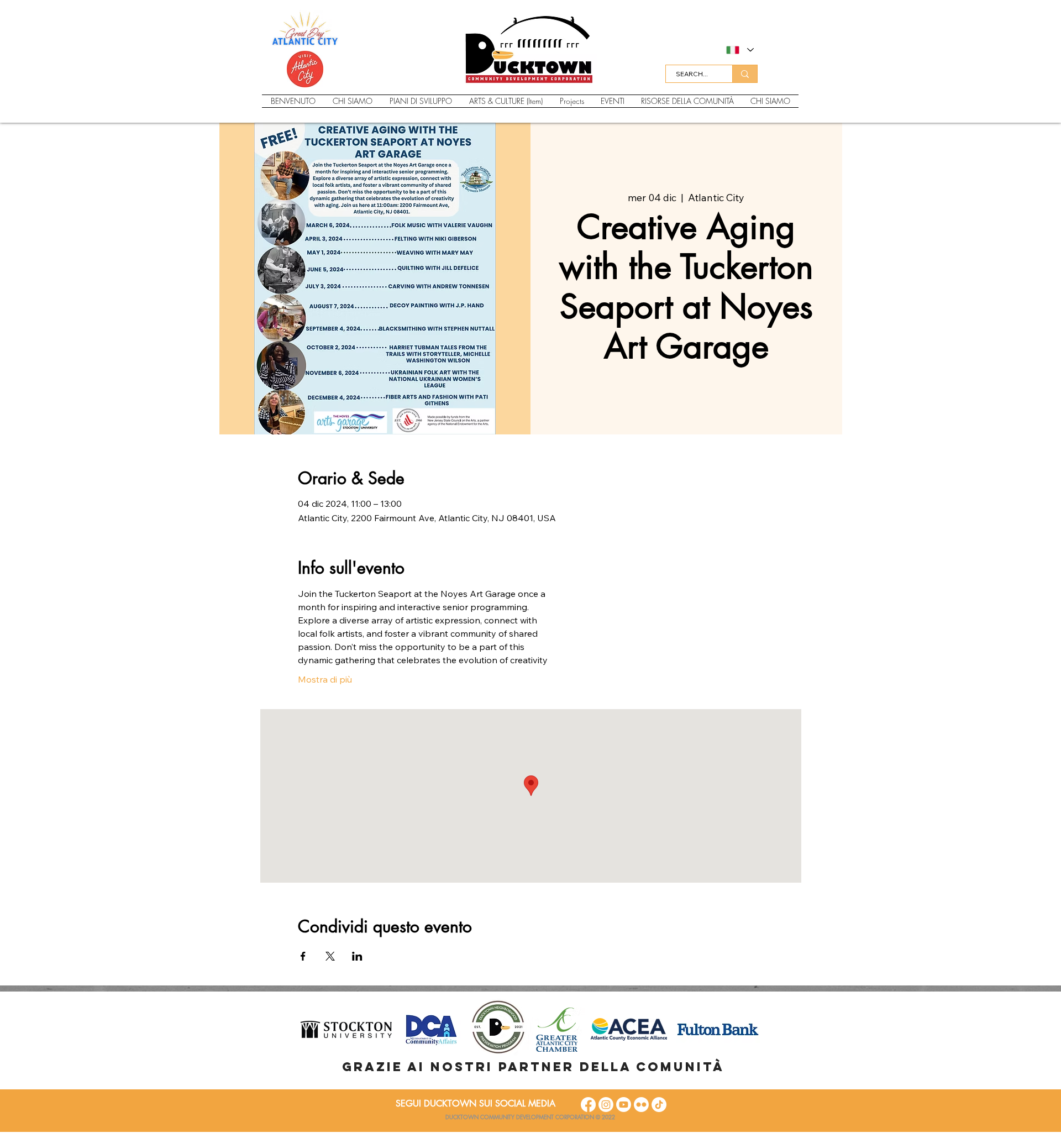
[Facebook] (588, 1104)
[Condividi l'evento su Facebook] (303, 956)
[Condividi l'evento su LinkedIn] (357, 956)
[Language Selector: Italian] (739, 50)
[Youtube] (623, 1104)
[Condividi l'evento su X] (330, 956)
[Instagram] (605, 1104)
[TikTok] (659, 1104)
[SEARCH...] (744, 73)
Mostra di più (325, 679)
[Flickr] (641, 1104)
